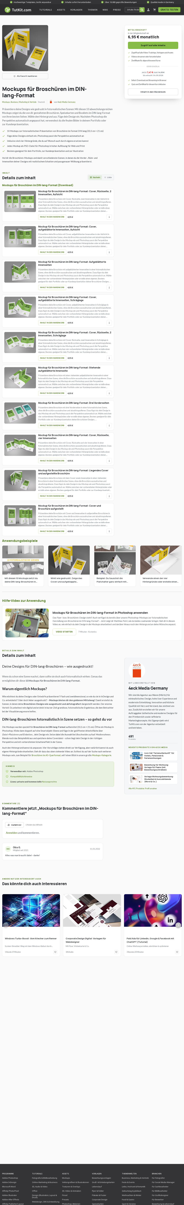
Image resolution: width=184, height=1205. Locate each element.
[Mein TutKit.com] (148, 9)
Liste (109, 177)
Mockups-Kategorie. (102, 755)
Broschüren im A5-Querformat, (46, 755)
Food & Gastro (128, 1199)
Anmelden (11, 832)
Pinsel (64, 1195)
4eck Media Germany (66, 102)
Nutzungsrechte (49, 781)
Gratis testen (169, 9)
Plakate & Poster (99, 1195)
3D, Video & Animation (71, 1191)
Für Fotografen (158, 1178)
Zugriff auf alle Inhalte (153, 45)
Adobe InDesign (9, 1182)
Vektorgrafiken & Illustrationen (75, 1182)
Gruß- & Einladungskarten (103, 1182)
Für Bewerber (158, 1199)
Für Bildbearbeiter (159, 1191)
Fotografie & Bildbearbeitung (44, 1178)
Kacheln (96, 177)
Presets (65, 1199)
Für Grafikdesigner (160, 1195)
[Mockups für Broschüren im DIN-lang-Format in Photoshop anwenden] (27, 623)
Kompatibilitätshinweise (21, 776)
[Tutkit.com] (17, 9)
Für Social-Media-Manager (163, 1182)
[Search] (141, 9)
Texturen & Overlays (71, 1186)
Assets (65, 1173)
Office (34, 1191)
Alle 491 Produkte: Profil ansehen (143, 788)
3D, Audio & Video (39, 1186)
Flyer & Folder (98, 1191)
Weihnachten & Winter (131, 1195)
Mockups (6, 102)
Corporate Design (99, 1199)
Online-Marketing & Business (44, 1182)
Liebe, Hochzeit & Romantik (133, 1186)
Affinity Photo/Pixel (10, 1191)
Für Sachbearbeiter (160, 1186)
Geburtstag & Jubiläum (131, 1191)
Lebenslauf (97, 1186)
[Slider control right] (178, 925)
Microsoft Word (9, 1186)
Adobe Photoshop (10, 1178)
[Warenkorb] (154, 9)
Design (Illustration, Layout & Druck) (44, 1196)
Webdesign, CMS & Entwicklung (45, 1201)
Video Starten (64, 631)
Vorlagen (96, 1173)
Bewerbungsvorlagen (101, 1178)
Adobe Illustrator (9, 1195)
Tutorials (37, 1173)
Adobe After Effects (10, 1199)
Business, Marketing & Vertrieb (24, 102)
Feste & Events (128, 1182)
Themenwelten (129, 1173)
